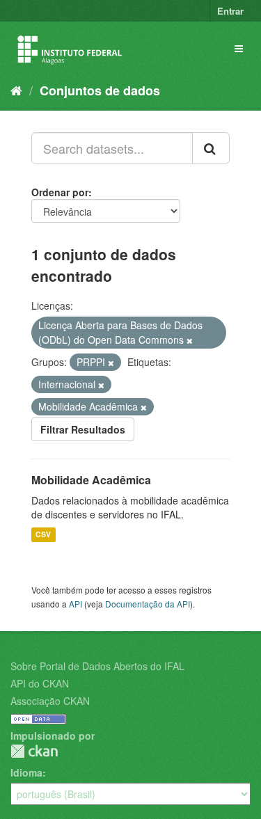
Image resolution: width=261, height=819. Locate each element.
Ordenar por (59, 192)
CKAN (34, 751)
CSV (43, 535)
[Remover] (190, 340)
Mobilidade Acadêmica (91, 480)
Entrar (230, 10)
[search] (211, 148)
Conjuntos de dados (100, 90)
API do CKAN (39, 683)
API (75, 604)
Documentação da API (147, 604)
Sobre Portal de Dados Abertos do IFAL (97, 666)
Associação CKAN (50, 701)
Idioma (26, 772)
